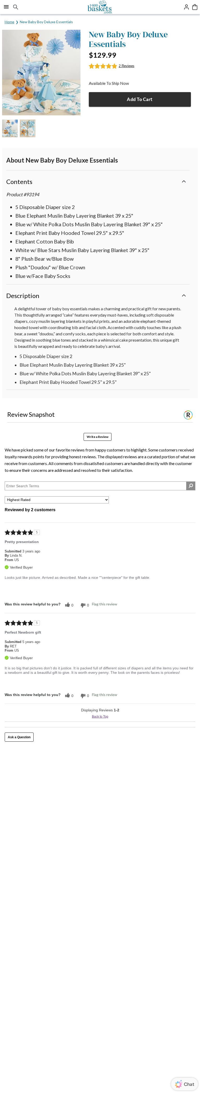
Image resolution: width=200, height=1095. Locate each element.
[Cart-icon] (195, 7)
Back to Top (100, 716)
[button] (98, 181)
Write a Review (97, 437)
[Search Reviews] (190, 485)
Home (9, 22)
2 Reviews (126, 66)
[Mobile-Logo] (100, 7)
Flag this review (104, 604)
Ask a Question (19, 737)
